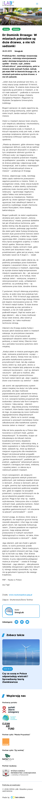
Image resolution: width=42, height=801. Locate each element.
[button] (16, 622)
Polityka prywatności (11, 785)
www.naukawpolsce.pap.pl (20, 595)
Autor (17, 610)
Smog (6, 29)
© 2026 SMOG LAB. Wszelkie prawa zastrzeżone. (17, 790)
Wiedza (16, 29)
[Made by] (18, 797)
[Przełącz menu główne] (37, 3)
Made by (6, 797)
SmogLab (19, 51)
